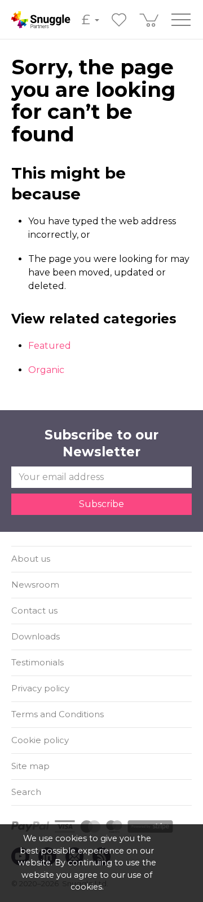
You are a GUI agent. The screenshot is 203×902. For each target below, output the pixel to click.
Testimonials (37, 662)
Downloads (35, 636)
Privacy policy (40, 688)
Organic (46, 370)
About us (30, 558)
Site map (30, 766)
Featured (49, 345)
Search (26, 792)
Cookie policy (40, 740)
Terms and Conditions (57, 714)
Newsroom (35, 584)
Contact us (34, 610)
